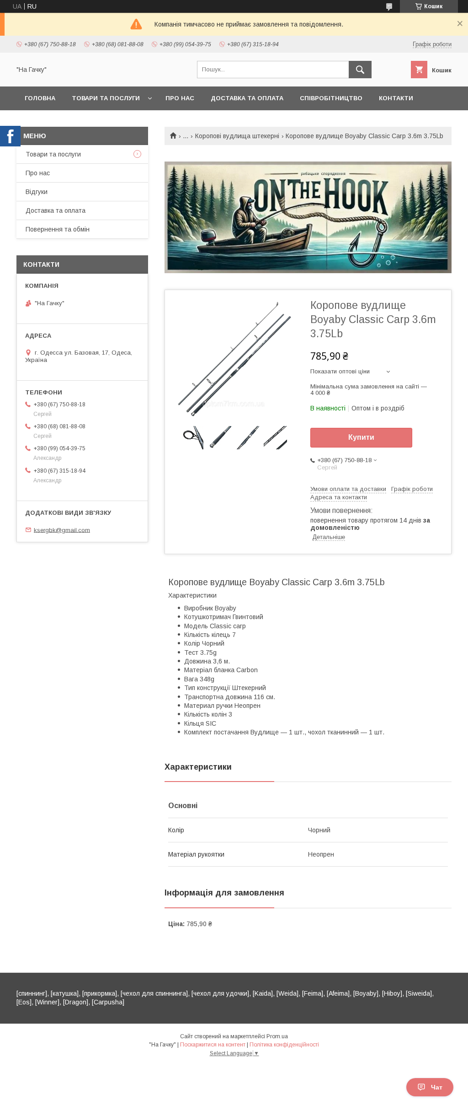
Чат (436, 1087)
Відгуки (37, 191)
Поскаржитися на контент (212, 1044)
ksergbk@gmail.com (62, 529)
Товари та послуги (106, 98)
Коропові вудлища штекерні (237, 136)
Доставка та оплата (247, 98)
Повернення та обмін (58, 229)
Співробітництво (331, 98)
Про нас (179, 98)
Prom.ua (277, 1036)
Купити (361, 437)
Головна (40, 98)
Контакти (396, 98)
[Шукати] (360, 69)
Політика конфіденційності (284, 1044)
